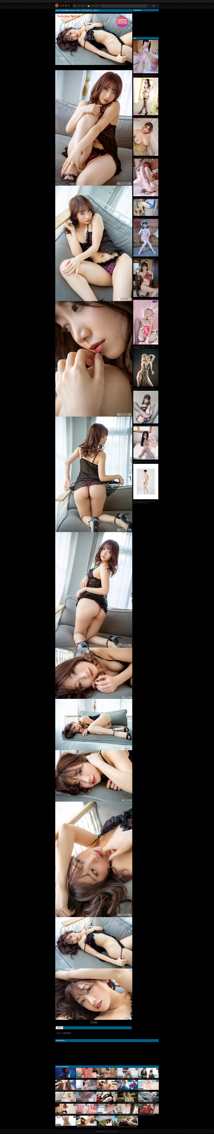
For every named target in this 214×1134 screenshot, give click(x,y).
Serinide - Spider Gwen (123, 1091)
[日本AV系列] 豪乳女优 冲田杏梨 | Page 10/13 (143, 158)
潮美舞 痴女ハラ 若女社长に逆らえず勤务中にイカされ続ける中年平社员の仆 (148, 1079)
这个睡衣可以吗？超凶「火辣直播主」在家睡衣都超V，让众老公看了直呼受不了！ (128, 1114)
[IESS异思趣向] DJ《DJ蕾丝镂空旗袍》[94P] (128, 1079)
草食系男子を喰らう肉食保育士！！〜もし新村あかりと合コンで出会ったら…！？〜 (66, 1114)
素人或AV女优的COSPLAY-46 (104, 1102)
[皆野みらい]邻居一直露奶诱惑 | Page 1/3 (142, 117)
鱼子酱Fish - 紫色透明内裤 (82, 1091)
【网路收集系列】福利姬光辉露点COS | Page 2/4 (144, 258)
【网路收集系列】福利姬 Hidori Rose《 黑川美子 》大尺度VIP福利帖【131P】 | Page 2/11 (145, 347)
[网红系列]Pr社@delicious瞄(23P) (84, 1079)
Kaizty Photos (62, 5)
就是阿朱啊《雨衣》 (60, 1079)
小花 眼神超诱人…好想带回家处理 (146, 1114)
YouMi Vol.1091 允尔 (61, 1126)
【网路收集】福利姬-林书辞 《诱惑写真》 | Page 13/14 (145, 198)
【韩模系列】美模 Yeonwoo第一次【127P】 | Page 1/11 (145, 462)
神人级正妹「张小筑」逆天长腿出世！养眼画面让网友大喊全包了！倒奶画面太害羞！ (86, 1114)
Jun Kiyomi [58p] (101, 1126)
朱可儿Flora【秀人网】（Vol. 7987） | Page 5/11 (144, 299)
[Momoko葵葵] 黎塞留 (143, 1091)
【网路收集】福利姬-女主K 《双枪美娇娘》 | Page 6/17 (145, 425)
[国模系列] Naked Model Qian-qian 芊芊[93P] (86, 1126)
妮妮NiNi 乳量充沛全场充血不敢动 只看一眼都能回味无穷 (66, 1091)
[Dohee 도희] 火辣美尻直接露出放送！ (147, 1102)
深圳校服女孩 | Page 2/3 (138, 218)
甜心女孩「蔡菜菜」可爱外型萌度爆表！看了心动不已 (128, 1102)
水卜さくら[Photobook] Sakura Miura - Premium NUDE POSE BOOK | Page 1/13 (144, 502)
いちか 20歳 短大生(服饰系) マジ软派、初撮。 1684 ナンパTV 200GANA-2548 (107, 1091)
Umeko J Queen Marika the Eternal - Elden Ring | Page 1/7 (144, 389)
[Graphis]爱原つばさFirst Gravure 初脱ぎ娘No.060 (128, 1126)
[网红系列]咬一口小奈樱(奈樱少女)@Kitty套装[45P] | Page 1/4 (145, 76)
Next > (95, 1022)
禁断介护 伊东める (101, 1079)
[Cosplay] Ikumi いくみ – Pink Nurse (64, 1102)
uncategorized (67, 1033)
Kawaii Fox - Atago (80, 1102)
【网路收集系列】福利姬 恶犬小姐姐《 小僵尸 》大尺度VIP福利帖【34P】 (107, 1114)
